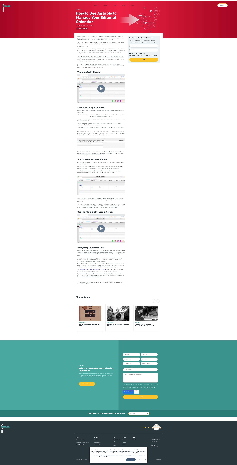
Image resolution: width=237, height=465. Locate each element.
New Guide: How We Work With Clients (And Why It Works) (146, 325)
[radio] (132, 55)
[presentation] (153, 300)
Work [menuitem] (115, 5)
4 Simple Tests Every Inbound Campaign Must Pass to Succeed (116, 325)
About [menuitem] (132, 5)
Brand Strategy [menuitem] (97, 442)
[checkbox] (143, 55)
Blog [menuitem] (123, 439)
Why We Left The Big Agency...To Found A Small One (89, 325)
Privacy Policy (149, 388)
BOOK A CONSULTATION (87, 383)
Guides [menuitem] (124, 442)
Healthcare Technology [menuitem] (80, 439)
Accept (130, 459)
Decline (140, 459)
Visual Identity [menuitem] (97, 444)
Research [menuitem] (96, 439)
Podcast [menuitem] (124, 444)
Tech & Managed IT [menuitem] (80, 444)
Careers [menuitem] (134, 439)
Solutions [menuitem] (105, 5)
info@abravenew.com (155, 439)
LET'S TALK (222, 5)
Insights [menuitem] (123, 5)
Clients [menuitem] (95, 5)
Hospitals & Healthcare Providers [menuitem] (82, 442)
